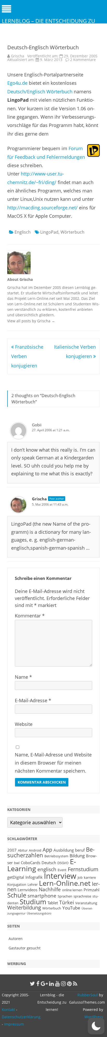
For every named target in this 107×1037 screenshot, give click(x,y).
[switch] (96, 1026)
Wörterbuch (72, 232)
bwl (16, 862)
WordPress (93, 1016)
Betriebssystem (56, 856)
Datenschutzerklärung (21, 1016)
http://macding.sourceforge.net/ (43, 207)
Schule (16, 895)
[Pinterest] (69, 983)
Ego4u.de (18, 83)
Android (35, 850)
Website (23, 724)
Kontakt (8, 1009)
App (47, 849)
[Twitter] (32, 983)
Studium (33, 901)
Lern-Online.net (65, 883)
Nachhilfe (50, 889)
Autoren (16, 938)
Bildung (77, 855)
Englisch (23, 232)
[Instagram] (63, 983)
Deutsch (49, 862)
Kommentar (30, 616)
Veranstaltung (86, 903)
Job (80, 877)
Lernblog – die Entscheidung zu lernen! (48, 24)
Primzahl (91, 890)
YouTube (71, 908)
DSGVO (63, 862)
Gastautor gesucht (25, 947)
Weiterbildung (24, 907)
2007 (12, 850)
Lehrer (33, 884)
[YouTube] (57, 983)
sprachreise (82, 896)
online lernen (72, 890)
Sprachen (65, 896)
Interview (60, 876)
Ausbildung (64, 850)
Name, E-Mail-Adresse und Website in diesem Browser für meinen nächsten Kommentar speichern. (53, 762)
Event (62, 870)
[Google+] (44, 983)
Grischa (17, 55)
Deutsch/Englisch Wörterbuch (39, 91)
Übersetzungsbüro (39, 913)
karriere (90, 877)
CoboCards (30, 862)
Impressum (14, 1024)
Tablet (53, 903)
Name (23, 677)
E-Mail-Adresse (33, 700)
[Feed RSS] (75, 983)
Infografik (34, 877)
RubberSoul (87, 994)
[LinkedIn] (51, 983)
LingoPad (49, 232)
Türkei (66, 902)
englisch (46, 869)
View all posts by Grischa (31, 320)
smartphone (42, 895)
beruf (80, 850)
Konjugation (16, 884)
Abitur (23, 850)
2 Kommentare (83, 59)
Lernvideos (27, 890)
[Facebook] (37, 983)
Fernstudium (83, 869)
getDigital (15, 877)
